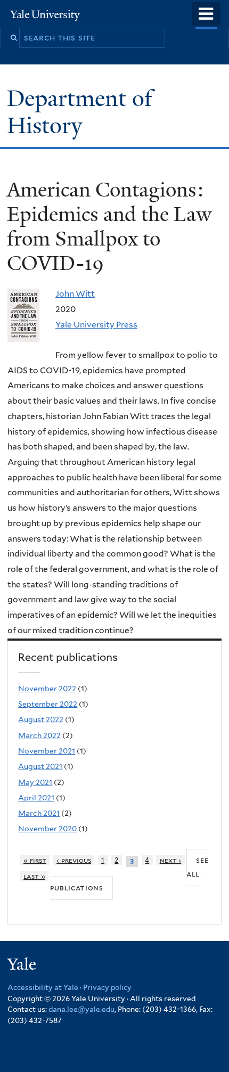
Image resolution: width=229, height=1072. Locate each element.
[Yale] (22, 966)
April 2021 (36, 797)
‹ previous (73, 860)
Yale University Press (96, 325)
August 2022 (40, 719)
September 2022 (47, 704)
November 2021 (46, 751)
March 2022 (39, 735)
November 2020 (47, 828)
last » (34, 876)
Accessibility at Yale (42, 987)
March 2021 (39, 813)
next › (171, 860)
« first (34, 860)
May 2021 (35, 782)
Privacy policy (107, 987)
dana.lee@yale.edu (81, 1009)
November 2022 (47, 688)
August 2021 (40, 766)
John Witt (75, 294)
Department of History (79, 112)
